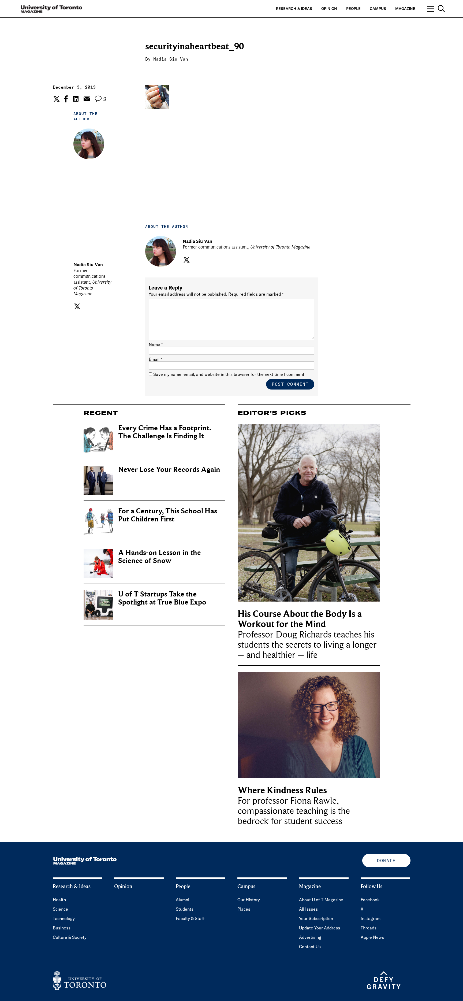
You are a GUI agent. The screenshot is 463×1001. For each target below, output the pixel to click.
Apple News (372, 937)
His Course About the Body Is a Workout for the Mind (300, 619)
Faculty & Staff (190, 918)
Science (60, 909)
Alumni (182, 899)
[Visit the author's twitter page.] (76, 306)
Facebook (370, 899)
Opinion (329, 8)
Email (155, 359)
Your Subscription (316, 918)
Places (243, 909)
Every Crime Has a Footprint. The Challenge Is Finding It (164, 432)
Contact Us (310, 946)
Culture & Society (70, 937)
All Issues (308, 909)
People (353, 8)
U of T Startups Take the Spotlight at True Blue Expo (162, 598)
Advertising (310, 937)
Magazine (405, 8)
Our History (248, 899)
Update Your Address (319, 927)
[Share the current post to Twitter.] (56, 99)
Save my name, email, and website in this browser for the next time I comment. (229, 374)
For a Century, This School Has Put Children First (167, 515)
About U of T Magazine (321, 899)
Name (156, 344)
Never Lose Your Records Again (169, 469)
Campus (378, 8)
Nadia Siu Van (170, 59)
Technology (64, 918)
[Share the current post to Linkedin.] (76, 99)
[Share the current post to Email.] (87, 99)
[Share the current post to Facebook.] (66, 98)
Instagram (370, 918)
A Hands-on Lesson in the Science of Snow (159, 556)
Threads (368, 927)
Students (184, 909)
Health (59, 899)
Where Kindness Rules (282, 790)
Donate (386, 860)
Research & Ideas (294, 8)
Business (61, 927)
